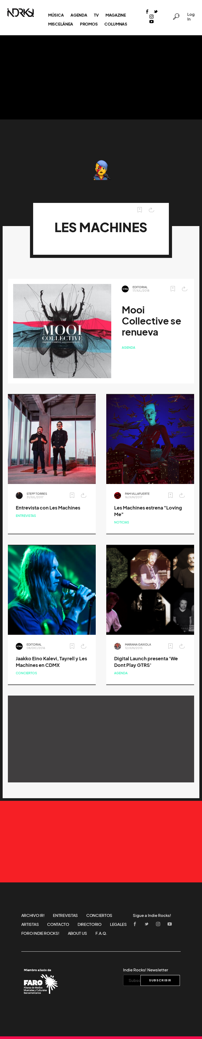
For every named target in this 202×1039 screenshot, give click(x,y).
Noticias (121, 522)
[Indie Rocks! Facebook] (147, 11)
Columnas (115, 24)
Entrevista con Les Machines (48, 508)
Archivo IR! (33, 915)
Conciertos (26, 673)
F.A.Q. (101, 933)
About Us (77, 933)
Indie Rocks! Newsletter (145, 969)
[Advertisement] (101, 77)
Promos (89, 24)
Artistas (30, 924)
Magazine (115, 15)
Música (56, 15)
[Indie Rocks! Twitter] (156, 11)
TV (96, 15)
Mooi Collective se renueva (151, 321)
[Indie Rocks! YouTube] (151, 21)
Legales (118, 924)
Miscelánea (60, 24)
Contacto (58, 924)
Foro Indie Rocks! (40, 933)
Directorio (90, 924)
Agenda (78, 15)
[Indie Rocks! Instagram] (151, 16)
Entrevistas (26, 516)
